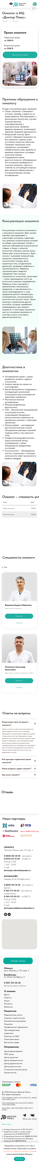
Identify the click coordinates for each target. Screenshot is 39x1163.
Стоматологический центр (15, 1069)
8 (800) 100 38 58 (12, 856)
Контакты (8, 1003)
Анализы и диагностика (14, 1018)
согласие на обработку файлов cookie (18, 1151)
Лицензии (8, 1024)
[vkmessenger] (5, 914)
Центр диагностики (12, 1066)
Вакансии (8, 1007)
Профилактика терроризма (16, 1027)
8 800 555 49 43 (20, 1141)
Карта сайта (6, 1124)
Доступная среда (11, 1042)
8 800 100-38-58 (12, 982)
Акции (7, 1000)
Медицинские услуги (13, 1015)
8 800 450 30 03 (27, 1129)
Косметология (10, 1072)
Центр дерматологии (13, 1063)
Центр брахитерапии (13, 1051)
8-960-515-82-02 (12, 896)
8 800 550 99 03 (24, 1134)
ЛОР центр (9, 1054)
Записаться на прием (20, 55)
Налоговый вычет (11, 1039)
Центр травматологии (13, 1060)
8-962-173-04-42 (12, 890)
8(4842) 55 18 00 (31, 1136)
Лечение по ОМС (11, 1036)
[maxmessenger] (9, 914)
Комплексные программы (15, 1021)
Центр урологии (11, 1057)
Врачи (7, 994)
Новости (8, 997)
